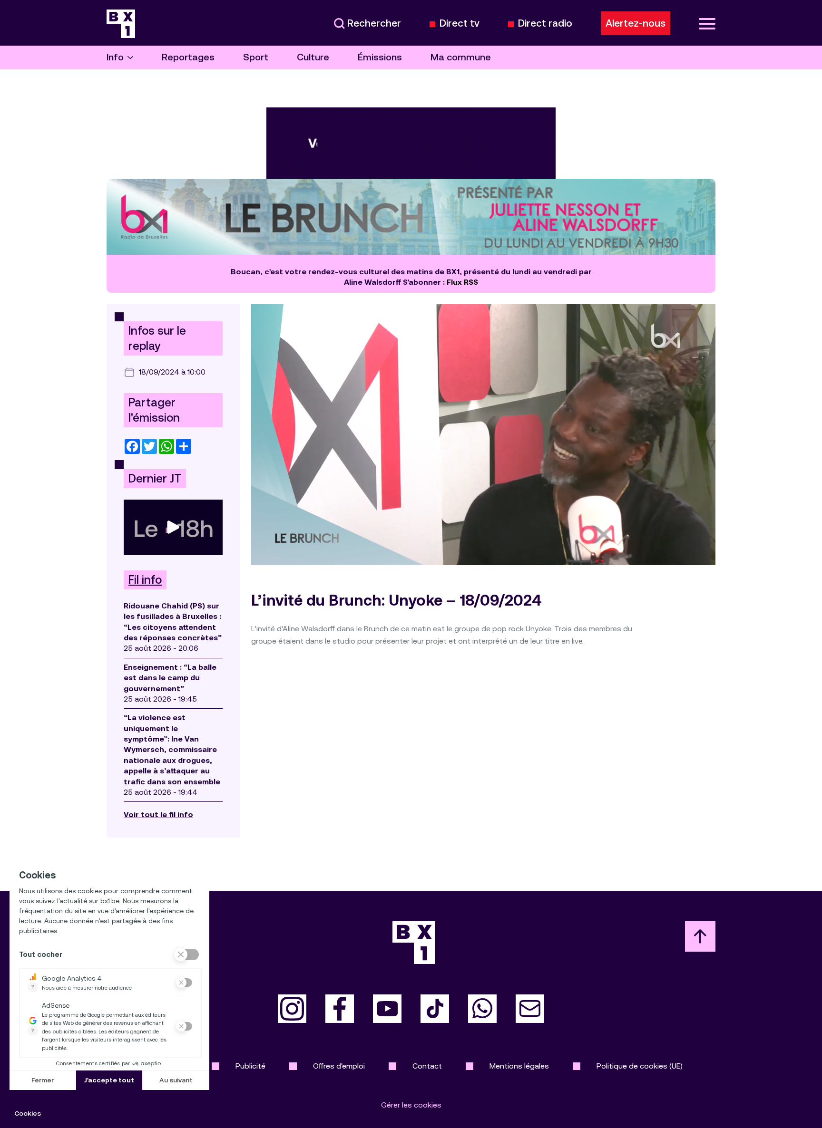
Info (115, 57)
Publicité (250, 1066)
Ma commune (461, 57)
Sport (255, 57)
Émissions (380, 57)
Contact (427, 1066)
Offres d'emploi (339, 1066)
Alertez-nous (635, 23)
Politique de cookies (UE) (640, 1066)
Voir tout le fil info (158, 814)
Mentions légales (519, 1066)
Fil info (145, 580)
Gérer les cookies (411, 1104)
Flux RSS (462, 282)
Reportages (188, 57)
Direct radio (545, 23)
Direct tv (460, 23)
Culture (313, 57)
